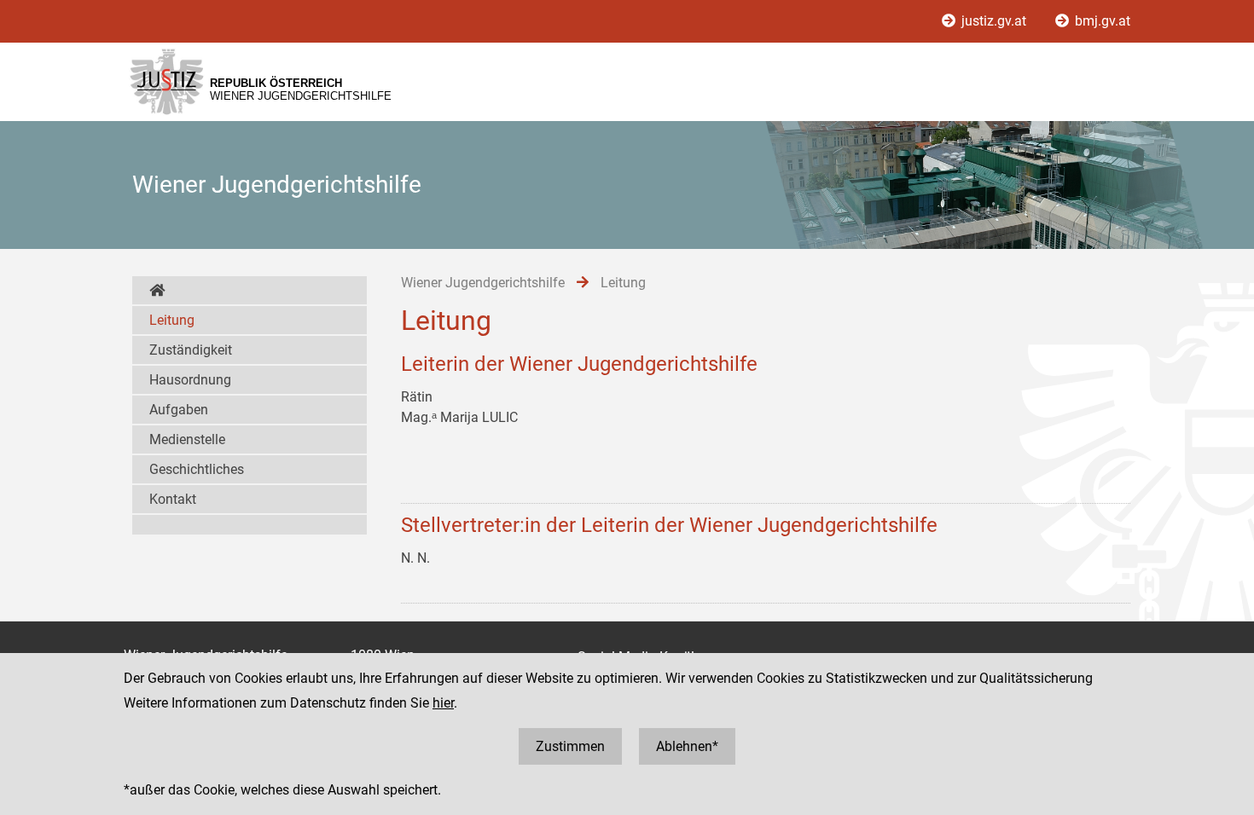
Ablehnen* (687, 746)
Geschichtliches (196, 469)
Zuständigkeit (190, 350)
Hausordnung (190, 380)
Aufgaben (178, 410)
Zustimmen (570, 746)
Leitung (171, 320)
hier (443, 703)
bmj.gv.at (1100, 21)
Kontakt (172, 499)
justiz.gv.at (994, 21)
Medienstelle (187, 439)
